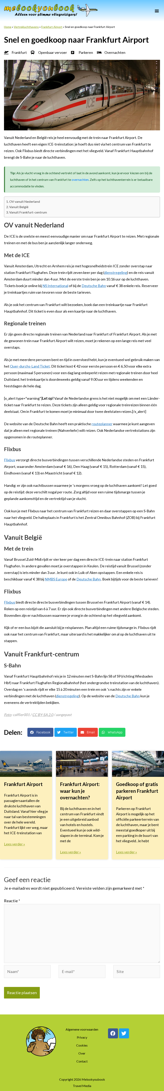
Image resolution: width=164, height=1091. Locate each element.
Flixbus (9, 460)
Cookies (82, 1045)
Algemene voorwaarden (82, 1029)
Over (81, 1053)
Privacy (82, 1037)
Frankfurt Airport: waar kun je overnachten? (80, 790)
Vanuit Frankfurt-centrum (28, 212)
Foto (7, 714)
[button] (156, 10)
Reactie (12, 900)
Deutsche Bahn (94, 285)
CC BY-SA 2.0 (42, 714)
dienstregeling (115, 272)
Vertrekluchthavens (26, 27)
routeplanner (102, 424)
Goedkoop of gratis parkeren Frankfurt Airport (137, 790)
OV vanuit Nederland (24, 201)
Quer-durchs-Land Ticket (30, 366)
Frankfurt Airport (51, 27)
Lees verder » (14, 844)
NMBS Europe (56, 579)
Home (7, 27)
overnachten (80, 179)
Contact (82, 1061)
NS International (55, 285)
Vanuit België (18, 207)
